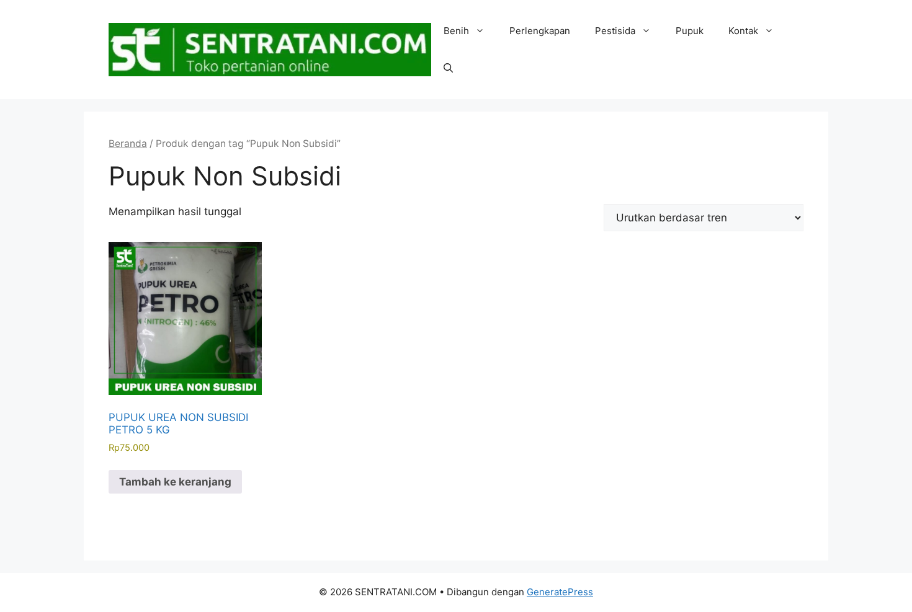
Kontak (743, 31)
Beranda (128, 143)
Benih (456, 31)
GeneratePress (560, 592)
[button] (448, 68)
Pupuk (690, 31)
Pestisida (615, 31)
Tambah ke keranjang (175, 482)
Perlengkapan (539, 31)
